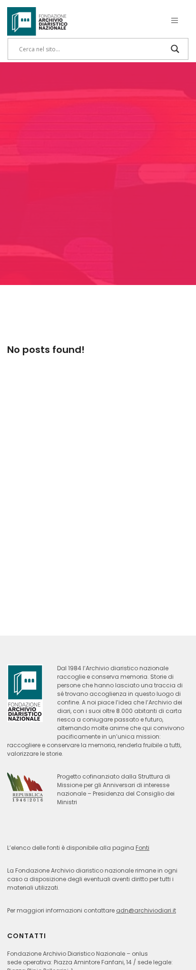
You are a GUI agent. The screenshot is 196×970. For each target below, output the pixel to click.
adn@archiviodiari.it (146, 910)
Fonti (142, 848)
